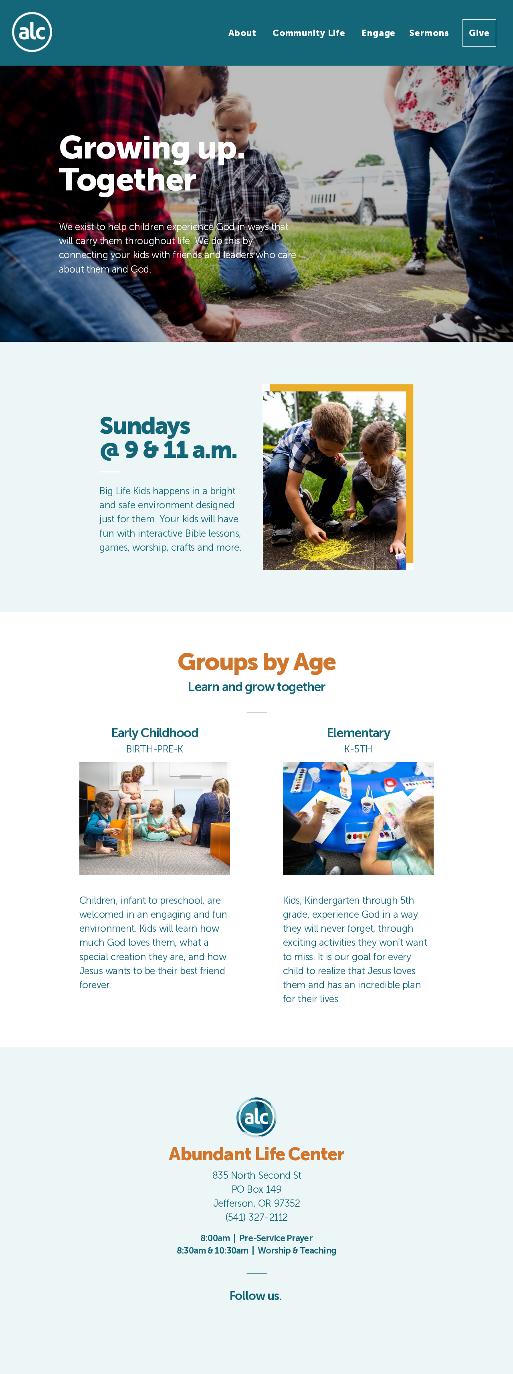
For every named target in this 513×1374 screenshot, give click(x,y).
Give (479, 33)
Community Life (310, 33)
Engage (379, 33)
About (243, 33)
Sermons (429, 33)
